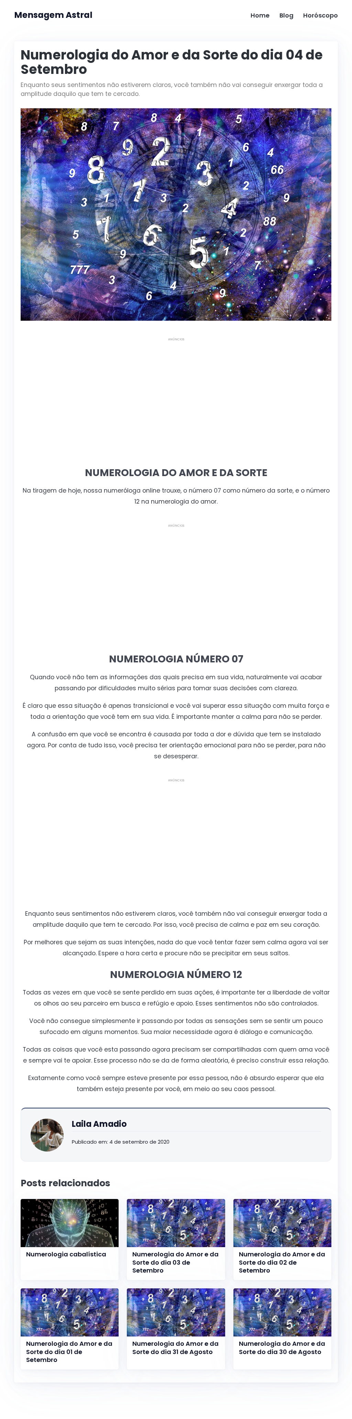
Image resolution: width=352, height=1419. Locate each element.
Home (260, 15)
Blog (286, 15)
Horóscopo (320, 15)
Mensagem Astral (53, 15)
